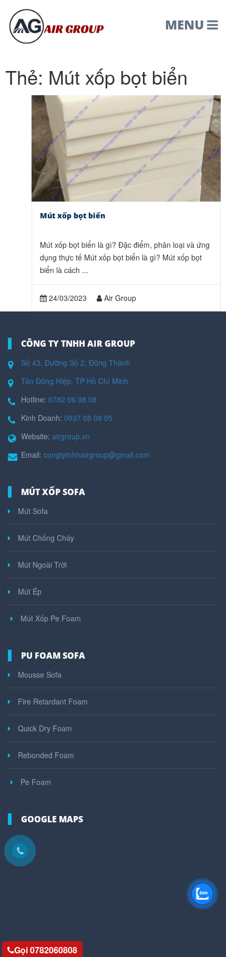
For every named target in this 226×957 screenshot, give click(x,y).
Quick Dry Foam (44, 728)
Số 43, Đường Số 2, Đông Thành (75, 362)
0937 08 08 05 (88, 417)
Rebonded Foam (45, 755)
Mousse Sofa (38, 674)
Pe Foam (34, 782)
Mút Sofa (32, 511)
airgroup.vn (71, 436)
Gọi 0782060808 (45, 950)
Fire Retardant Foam (52, 701)
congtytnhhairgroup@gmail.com (97, 454)
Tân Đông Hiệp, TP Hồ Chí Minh (74, 381)
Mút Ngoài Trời (41, 564)
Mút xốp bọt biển (72, 215)
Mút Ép (29, 591)
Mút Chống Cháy (45, 537)
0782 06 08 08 (72, 399)
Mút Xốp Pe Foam (49, 618)
